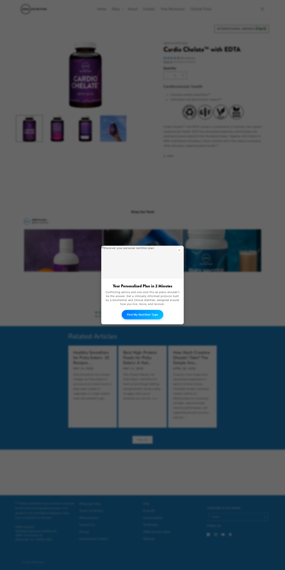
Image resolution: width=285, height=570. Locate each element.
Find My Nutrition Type (142, 314)
